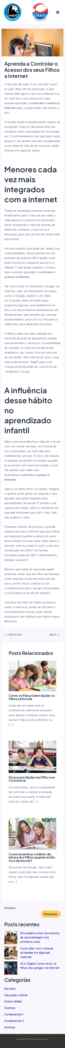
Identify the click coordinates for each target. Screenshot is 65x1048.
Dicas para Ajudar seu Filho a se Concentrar (32, 778)
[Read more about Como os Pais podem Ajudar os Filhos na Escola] (32, 675)
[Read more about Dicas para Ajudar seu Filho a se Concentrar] (32, 756)
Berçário (10, 988)
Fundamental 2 (14, 1021)
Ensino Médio (13, 1001)
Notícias (9, 1027)
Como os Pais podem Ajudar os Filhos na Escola (32, 697)
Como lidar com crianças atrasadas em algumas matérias (36, 953)
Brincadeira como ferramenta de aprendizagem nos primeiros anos (39, 937)
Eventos (9, 1008)
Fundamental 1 (14, 1014)
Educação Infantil (15, 995)
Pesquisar (10, 907)
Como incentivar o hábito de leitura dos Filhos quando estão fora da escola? (32, 857)
